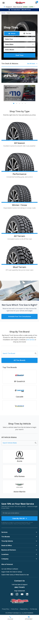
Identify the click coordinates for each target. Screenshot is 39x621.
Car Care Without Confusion (9, 569)
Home (3, 13)
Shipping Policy (24, 609)
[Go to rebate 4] (22, 103)
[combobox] (18, 353)
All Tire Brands (19, 360)
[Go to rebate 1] (14, 103)
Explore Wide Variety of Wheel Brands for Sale (15, 575)
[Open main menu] (3, 3)
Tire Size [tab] (28, 33)
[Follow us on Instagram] (17, 594)
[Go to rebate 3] (19, 103)
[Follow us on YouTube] (22, 594)
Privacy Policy (21, 523)
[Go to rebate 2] (17, 103)
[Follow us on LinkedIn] (27, 594)
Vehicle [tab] (13, 33)
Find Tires (19, 55)
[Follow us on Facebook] (11, 594)
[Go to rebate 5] (25, 103)
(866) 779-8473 (19, 587)
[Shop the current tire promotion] (19, 76)
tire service (30, 340)
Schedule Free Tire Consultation (19, 316)
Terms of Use (14, 609)
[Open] (35, 353)
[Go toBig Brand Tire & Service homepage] (20, 3)
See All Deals (31, 63)
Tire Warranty (33, 609)
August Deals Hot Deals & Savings (11, 572)
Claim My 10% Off (18, 518)
